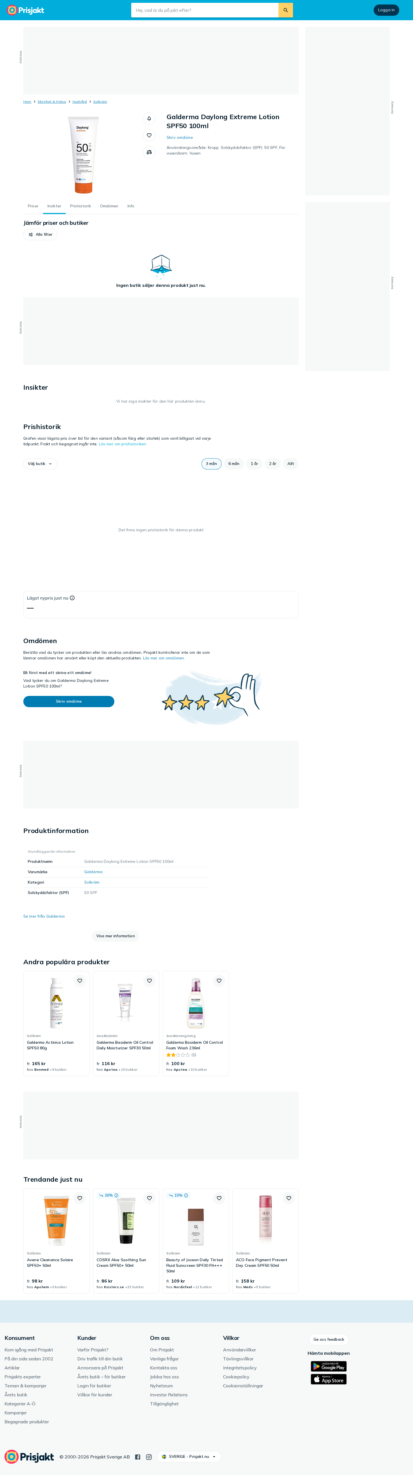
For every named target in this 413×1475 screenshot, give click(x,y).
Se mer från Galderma (44, 916)
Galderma (93, 871)
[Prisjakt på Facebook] (137, 1456)
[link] (56, 1023)
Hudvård (79, 101)
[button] (149, 118)
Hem (27, 101)
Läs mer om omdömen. (164, 658)
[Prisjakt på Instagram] (149, 1456)
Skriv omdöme (180, 137)
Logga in (386, 9)
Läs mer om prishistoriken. (123, 443)
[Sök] (285, 10)
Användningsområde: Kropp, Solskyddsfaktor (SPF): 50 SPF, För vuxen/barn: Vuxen (226, 150)
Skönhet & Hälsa (52, 101)
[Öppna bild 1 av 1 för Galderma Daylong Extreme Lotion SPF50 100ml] (83, 154)
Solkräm (100, 101)
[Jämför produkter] (149, 152)
